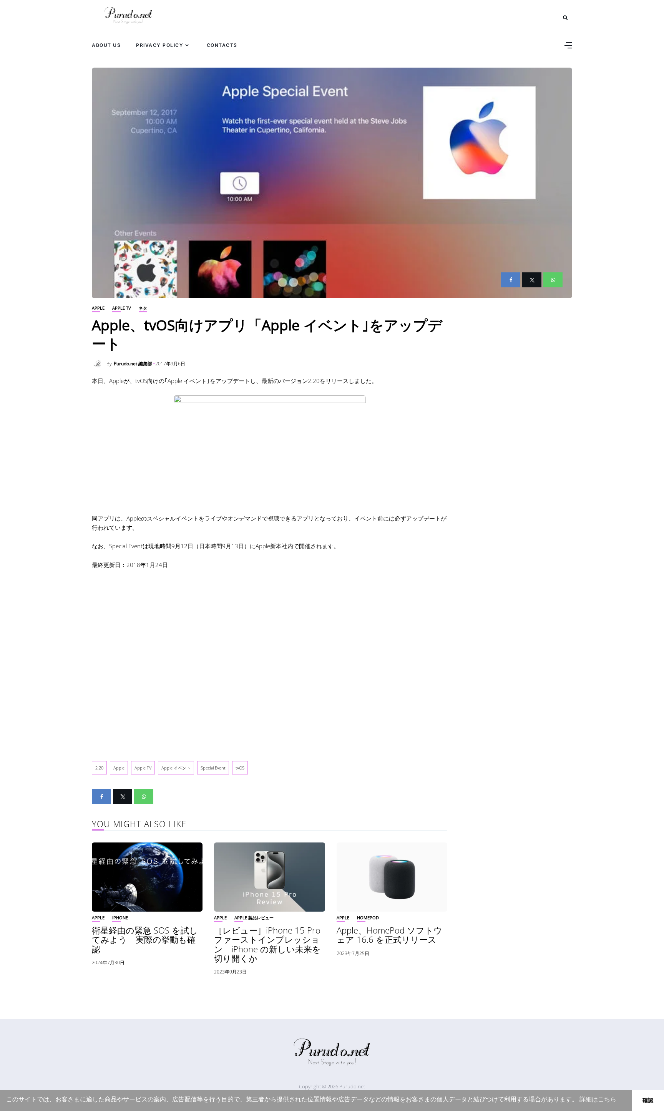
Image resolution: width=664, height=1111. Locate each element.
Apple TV (121, 308)
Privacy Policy (159, 45)
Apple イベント (176, 768)
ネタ (143, 308)
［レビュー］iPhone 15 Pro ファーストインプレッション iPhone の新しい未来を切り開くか (267, 944)
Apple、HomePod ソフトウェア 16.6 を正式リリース (389, 934)
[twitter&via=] (531, 279)
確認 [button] (647, 1100)
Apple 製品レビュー (254, 917)
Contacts (222, 45)
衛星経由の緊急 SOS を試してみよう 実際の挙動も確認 (145, 939)
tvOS (240, 768)
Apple (98, 308)
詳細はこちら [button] (597, 1099)
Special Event (213, 768)
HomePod (368, 917)
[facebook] (510, 279)
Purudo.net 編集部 (133, 363)
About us (106, 45)
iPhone (120, 917)
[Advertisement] (269, 659)
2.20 (99, 768)
